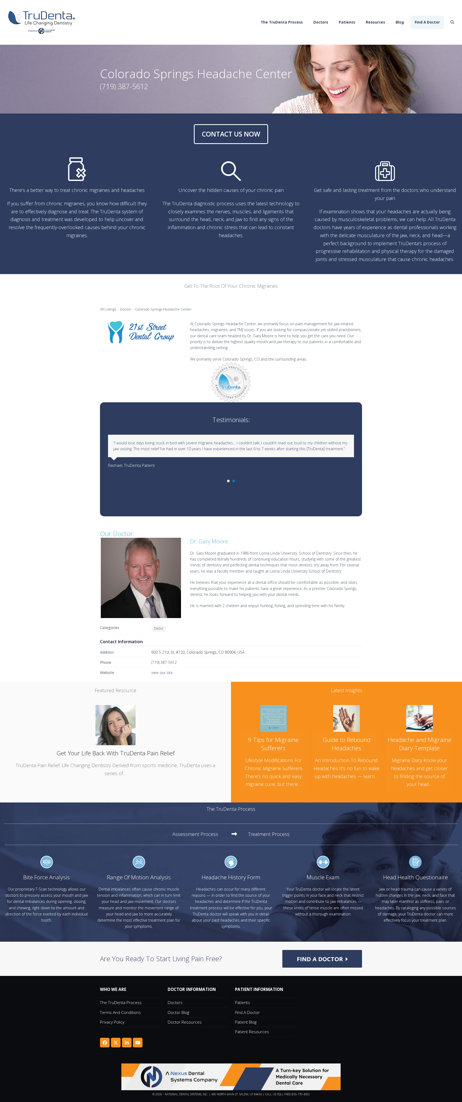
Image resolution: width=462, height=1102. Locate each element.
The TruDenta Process (121, 1002)
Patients (242, 1002)
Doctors (175, 1002)
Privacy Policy (112, 1022)
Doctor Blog (178, 1012)
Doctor (125, 309)
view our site (162, 672)
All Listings (108, 309)
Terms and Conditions (120, 1012)
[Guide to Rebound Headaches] (346, 718)
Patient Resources (252, 1031)
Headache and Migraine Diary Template (419, 744)
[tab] (204, 834)
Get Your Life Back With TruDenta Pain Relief (115, 753)
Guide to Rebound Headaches (346, 744)
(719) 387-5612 (164, 662)
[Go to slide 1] (228, 481)
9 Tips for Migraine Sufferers (273, 744)
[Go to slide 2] (233, 481)
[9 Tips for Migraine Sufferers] (273, 718)
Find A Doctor (247, 1012)
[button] (452, 22)
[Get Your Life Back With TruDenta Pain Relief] (115, 724)
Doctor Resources (185, 1022)
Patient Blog (245, 1022)
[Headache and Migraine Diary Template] (419, 718)
